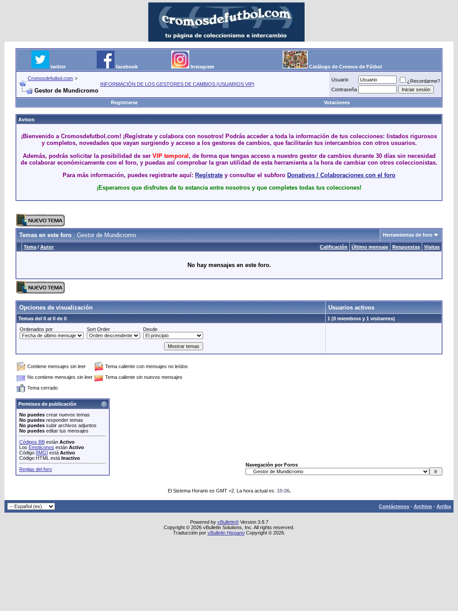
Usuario (339, 79)
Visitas (432, 247)
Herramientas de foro (408, 235)
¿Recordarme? (423, 81)
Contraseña (344, 89)
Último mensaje (370, 247)
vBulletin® (228, 522)
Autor (47, 247)
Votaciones (337, 102)
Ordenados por (36, 329)
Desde (150, 329)
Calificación (334, 247)
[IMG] (42, 452)
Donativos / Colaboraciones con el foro (341, 175)
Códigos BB (32, 442)
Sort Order (98, 329)
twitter (58, 66)
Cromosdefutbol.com (50, 78)
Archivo (423, 506)
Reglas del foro (35, 469)
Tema (30, 247)
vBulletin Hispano (226, 532)
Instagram (202, 66)
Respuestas (406, 247)
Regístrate (209, 175)
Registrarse (124, 102)
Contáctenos (394, 506)
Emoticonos (41, 447)
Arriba (444, 506)
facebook (127, 66)
